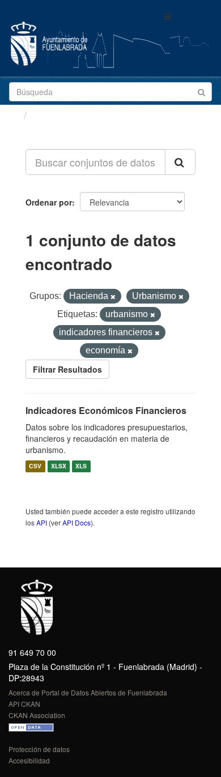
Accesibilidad (29, 760)
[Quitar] (113, 296)
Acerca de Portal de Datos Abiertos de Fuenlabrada (87, 692)
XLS (81, 466)
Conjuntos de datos (80, 115)
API (41, 522)
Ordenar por (49, 202)
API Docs (76, 522)
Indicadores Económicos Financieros (106, 410)
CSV (35, 466)
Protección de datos (39, 749)
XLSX (58, 466)
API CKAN (24, 703)
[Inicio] (13, 114)
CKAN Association (36, 715)
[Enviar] (201, 91)
